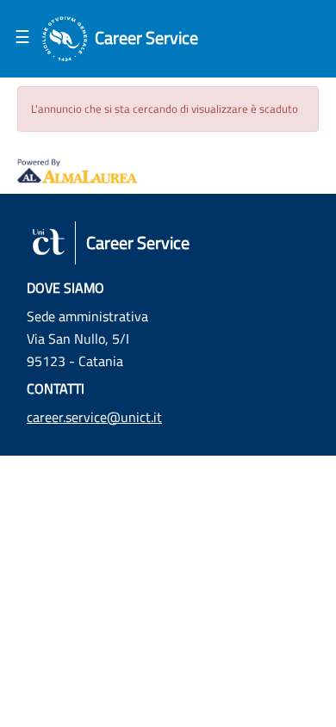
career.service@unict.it (94, 417)
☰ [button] (22, 36)
